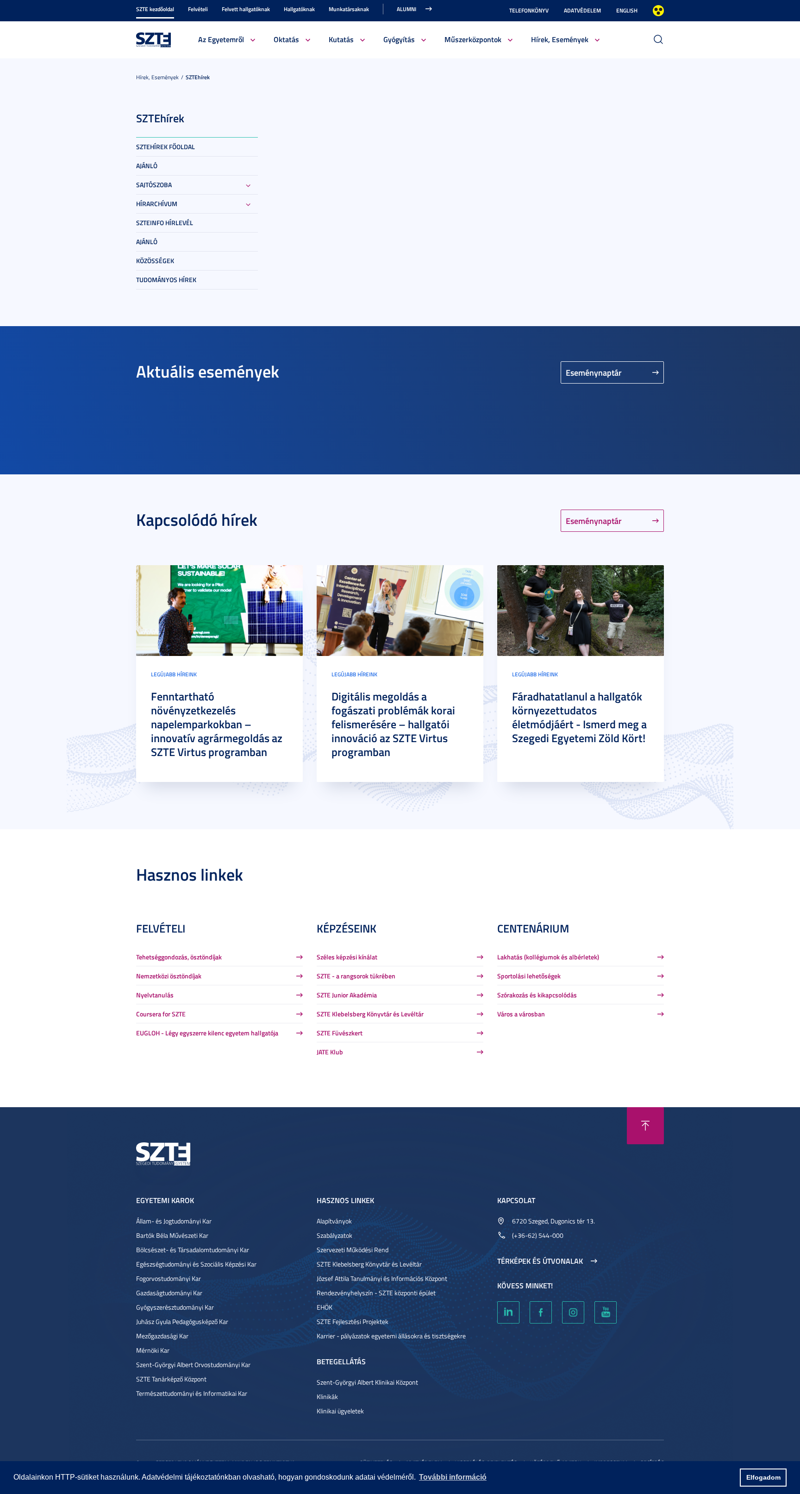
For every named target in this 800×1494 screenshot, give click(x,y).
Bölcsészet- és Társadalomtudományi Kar (192, 1249)
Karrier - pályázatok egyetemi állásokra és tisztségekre (391, 1335)
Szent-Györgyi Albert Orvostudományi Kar (193, 1364)
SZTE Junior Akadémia (347, 994)
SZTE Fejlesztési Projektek (352, 1321)
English (627, 10)
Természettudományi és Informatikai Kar (191, 1393)
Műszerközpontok (472, 39)
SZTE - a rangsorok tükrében (356, 975)
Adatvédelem (582, 10)
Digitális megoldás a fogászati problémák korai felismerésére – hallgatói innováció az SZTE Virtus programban (393, 724)
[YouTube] (605, 1312)
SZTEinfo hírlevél (164, 222)
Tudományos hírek (166, 279)
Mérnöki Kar (152, 1350)
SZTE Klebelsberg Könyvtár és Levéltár (370, 1013)
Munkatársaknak (349, 9)
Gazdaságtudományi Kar (169, 1292)
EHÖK (324, 1307)
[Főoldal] (153, 38)
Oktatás (286, 39)
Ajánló (146, 165)
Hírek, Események (559, 39)
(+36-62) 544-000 (537, 1235)
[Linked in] (508, 1312)
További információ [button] (453, 1477)
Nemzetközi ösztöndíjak (168, 975)
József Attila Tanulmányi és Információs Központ (382, 1278)
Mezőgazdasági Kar (162, 1335)
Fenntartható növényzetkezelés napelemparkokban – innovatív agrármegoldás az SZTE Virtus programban (216, 724)
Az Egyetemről (221, 39)
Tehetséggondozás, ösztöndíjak (179, 956)
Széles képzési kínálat (347, 956)
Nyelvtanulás (155, 994)
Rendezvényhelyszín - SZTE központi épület (376, 1292)
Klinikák (327, 1396)
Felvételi (198, 9)
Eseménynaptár (594, 372)
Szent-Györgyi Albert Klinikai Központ (367, 1382)
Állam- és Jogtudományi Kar (174, 1221)
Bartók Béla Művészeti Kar (172, 1235)
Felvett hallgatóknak (246, 9)
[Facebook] (541, 1312)
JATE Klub (330, 1051)
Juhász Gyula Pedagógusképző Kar (182, 1321)
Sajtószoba (154, 184)
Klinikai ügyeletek (340, 1410)
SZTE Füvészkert (339, 1032)
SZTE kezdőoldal (155, 9)
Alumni (406, 9)
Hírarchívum (156, 203)
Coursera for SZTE (161, 1013)
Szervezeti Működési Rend (352, 1249)
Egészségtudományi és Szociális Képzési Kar (196, 1264)
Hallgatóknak (299, 9)
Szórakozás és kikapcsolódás (537, 994)
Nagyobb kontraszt (658, 10)
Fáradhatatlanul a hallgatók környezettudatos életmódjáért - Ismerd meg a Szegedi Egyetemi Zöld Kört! (579, 717)
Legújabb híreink (174, 674)
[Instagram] (573, 1312)
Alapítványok (334, 1221)
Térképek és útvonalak (540, 1261)
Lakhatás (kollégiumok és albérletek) (548, 956)
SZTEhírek (198, 77)
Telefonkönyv (529, 10)
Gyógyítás (399, 39)
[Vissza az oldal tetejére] (645, 1125)
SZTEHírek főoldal (165, 146)
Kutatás (341, 39)
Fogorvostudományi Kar (168, 1278)
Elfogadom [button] (763, 1477)
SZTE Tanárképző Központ (171, 1378)
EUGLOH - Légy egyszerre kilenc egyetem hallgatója (207, 1032)
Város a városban (521, 1013)
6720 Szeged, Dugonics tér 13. (553, 1221)
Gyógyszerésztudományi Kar (175, 1307)
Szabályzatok (334, 1235)
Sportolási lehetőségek (529, 975)
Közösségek (155, 260)
